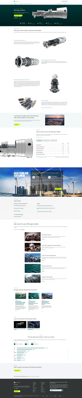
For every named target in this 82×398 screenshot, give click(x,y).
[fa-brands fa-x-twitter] (17, 388)
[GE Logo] (16, 1)
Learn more (43, 249)
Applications (34, 390)
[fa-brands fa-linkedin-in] (14, 388)
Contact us (65, 3)
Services (25, 3)
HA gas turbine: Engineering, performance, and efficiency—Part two (46, 208)
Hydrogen (42, 390)
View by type (15, 342)
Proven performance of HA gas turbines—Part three (44, 211)
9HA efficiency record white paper (18, 208)
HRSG (33, 386)
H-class (46, 61)
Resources (30, 3)
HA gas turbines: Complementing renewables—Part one (45, 205)
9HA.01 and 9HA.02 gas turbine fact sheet (19, 205)
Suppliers (42, 386)
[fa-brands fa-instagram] (15, 388)
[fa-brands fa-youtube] (16, 388)
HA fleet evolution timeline (17, 216)
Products (21, 3)
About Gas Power (43, 382)
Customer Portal (59, 3)
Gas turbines (21, 8)
